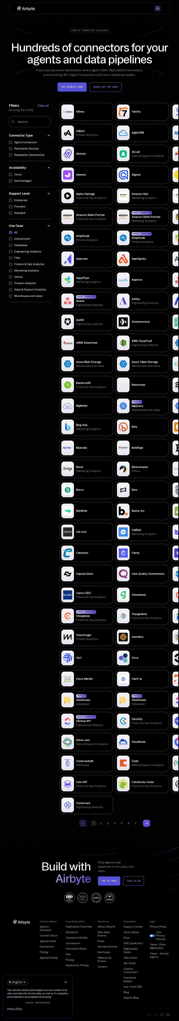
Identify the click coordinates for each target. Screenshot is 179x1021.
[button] (158, 8)
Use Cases (104, 952)
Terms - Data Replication (158, 946)
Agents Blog (131, 997)
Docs (127, 937)
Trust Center (131, 932)
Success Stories (107, 946)
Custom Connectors (131, 970)
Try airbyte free (72, 87)
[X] (155, 1015)
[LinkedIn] (162, 1015)
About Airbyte (106, 926)
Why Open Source (104, 934)
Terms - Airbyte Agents (159, 955)
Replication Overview (79, 926)
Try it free (109, 881)
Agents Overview (45, 928)
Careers (102, 966)
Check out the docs (105, 87)
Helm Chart (130, 957)
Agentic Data (48, 941)
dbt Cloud (129, 963)
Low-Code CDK (133, 986)
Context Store (48, 935)
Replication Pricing (77, 965)
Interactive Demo (76, 948)
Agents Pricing (49, 957)
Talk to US (133, 881)
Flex (68, 954)
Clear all (43, 105)
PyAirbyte (71, 932)
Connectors (47, 946)
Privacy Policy (158, 926)
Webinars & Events (104, 959)
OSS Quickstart (133, 943)
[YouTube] (168, 1015)
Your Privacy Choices (161, 935)
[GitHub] (149, 1015)
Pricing (44, 952)
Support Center (133, 926)
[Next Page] (146, 823)
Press (101, 941)
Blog (126, 992)
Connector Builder (77, 937)
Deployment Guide (131, 950)
